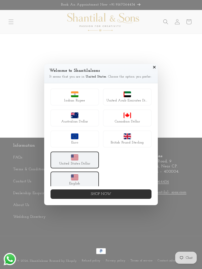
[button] (74, 97)
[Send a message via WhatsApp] (10, 259)
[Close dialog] (154, 67)
